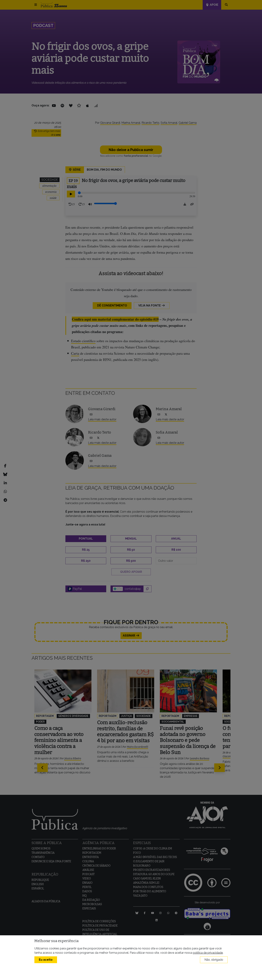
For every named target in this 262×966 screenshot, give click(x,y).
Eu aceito (46, 959)
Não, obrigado (213, 959)
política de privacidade (208, 952)
